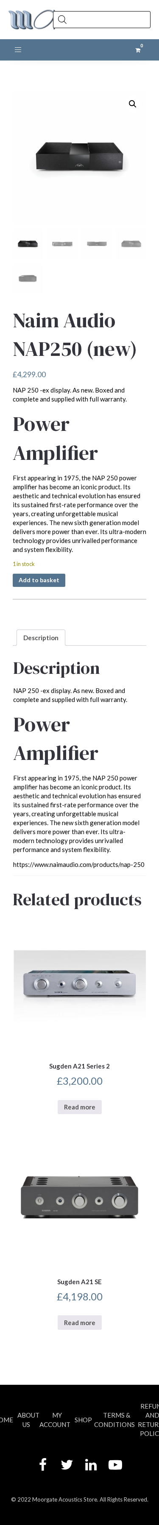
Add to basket (39, 579)
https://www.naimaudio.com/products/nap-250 (79, 864)
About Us (28, 1419)
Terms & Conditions (114, 1419)
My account (54, 1419)
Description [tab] (41, 637)
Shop (83, 1420)
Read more (79, 1107)
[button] (132, 104)
